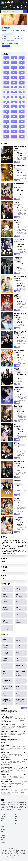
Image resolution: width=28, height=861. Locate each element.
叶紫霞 (22, 429)
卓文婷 (18, 337)
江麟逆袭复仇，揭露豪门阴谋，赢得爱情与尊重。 (19, 380)
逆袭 (6, 34)
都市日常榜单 (4, 829)
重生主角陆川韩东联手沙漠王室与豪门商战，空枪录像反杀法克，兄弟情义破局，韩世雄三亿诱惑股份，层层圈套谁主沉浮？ (20, 158)
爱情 (14, 169)
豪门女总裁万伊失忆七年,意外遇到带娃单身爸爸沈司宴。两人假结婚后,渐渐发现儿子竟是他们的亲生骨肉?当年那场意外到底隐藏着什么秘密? (20, 196)
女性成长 (7, 749)
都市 (9, 34)
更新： (15, 155)
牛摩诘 (21, 431)
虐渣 (14, 296)
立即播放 (16, 161)
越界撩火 (16, 443)
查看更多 (24, 708)
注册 (26, 2)
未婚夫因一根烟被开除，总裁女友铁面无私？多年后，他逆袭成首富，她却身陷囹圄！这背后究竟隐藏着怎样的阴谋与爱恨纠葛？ (20, 251)
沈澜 (22, 263)
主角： (15, 153)
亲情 (8, 736)
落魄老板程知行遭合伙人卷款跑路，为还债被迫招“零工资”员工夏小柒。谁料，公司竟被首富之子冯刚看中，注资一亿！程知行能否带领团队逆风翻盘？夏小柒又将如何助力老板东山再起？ (20, 362)
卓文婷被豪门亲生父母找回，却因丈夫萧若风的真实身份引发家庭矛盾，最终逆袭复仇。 (20, 342)
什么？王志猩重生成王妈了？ (7, 712)
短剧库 (2, 833)
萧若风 (22, 337)
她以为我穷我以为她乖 (20, 166)
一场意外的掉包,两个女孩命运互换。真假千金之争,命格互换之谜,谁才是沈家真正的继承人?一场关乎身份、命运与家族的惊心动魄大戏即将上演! (20, 472)
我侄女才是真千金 (19, 462)
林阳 (18, 226)
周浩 (21, 357)
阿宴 (22, 265)
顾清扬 (22, 244)
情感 (19, 389)
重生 (14, 150)
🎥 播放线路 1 (6, 43)
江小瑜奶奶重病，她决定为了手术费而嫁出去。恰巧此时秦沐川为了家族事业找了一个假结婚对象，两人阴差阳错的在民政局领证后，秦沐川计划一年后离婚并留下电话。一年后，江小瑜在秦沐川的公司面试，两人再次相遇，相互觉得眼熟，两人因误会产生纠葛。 (14, 719)
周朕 (18, 319)
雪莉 (24, 321)
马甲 (10, 721)
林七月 (18, 38)
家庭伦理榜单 (4, 842)
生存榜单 (3, 835)
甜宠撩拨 (22, 445)
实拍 (4, 714)
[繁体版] (3, 821)
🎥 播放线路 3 (6, 46)
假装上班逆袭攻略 (19, 350)
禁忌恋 (19, 445)
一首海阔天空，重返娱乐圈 (20, 314)
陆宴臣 (18, 207)
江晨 (18, 172)
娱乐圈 (3, 35)
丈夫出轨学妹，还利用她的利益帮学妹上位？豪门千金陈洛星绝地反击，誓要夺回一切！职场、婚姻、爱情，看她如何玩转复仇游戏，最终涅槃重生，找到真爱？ (20, 269)
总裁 (17, 187)
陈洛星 (18, 263)
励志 (16, 816)
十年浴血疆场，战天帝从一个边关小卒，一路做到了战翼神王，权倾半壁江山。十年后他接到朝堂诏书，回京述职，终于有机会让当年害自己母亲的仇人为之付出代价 (14, 777)
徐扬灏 (18, 261)
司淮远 (18, 412)
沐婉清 (22, 412)
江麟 (18, 374)
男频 (2, 831)
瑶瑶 (22, 207)
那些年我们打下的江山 (20, 481)
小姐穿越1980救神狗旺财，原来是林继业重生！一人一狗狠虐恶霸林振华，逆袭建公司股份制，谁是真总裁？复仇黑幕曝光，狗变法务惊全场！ (20, 231)
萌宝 (17, 500)
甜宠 (19, 169)
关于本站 (3, 816)
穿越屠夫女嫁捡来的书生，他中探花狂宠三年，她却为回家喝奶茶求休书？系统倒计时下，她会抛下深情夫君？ (20, 528)
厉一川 (23, 38)
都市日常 (5, 786)
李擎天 (18, 429)
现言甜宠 (2, 729)
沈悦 (21, 172)
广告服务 (3, 814)
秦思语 (18, 265)
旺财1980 (16, 221)
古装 (17, 519)
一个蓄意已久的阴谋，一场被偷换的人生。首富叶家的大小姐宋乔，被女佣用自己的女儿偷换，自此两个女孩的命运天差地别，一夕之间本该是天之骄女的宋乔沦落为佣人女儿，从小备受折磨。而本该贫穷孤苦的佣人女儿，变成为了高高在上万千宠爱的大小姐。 (14, 726)
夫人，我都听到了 (19, 517)
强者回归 (2, 779)
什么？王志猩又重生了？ (6, 740)
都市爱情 (15, 445)
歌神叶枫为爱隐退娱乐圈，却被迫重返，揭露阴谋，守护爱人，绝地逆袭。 (20, 325)
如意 (18, 522)
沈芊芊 (18, 467)
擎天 (15, 425)
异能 (14, 500)
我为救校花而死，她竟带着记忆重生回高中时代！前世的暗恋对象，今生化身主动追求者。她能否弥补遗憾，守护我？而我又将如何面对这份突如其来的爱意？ (20, 288)
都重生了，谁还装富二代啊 (20, 148)
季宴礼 (21, 522)
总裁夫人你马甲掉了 (20, 332)
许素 (21, 246)
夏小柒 (22, 355)
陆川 (18, 153)
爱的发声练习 (18, 406)
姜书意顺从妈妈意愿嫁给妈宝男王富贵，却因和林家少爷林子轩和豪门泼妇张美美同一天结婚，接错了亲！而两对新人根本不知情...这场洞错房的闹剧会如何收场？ (14, 791)
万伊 (18, 191)
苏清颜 (21, 283)
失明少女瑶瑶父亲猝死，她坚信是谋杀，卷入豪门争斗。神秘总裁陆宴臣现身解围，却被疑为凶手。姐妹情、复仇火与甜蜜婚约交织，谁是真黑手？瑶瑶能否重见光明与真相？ (20, 213)
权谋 (19, 150)
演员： (15, 152)
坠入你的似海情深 (19, 388)
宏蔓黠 (18, 373)
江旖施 (20, 38)
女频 (2, 840)
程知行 (18, 355)
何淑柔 (21, 374)
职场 (7, 35)
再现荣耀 (16, 369)
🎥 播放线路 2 (14, 43)
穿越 (14, 222)
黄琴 (25, 374)
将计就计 (16, 202)
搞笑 (16, 814)
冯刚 (18, 357)
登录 (22, 2)
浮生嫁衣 (16, 295)
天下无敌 (6, 779)
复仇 (14, 204)
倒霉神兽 (16, 499)
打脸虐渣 (6, 721)
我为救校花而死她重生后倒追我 (20, 277)
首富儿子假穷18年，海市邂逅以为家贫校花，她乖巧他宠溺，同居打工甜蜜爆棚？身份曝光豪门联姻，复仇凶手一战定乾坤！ (20, 177)
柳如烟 (18, 244)
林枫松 (18, 410)
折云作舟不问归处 (19, 239)
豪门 (12, 34)
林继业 (21, 226)
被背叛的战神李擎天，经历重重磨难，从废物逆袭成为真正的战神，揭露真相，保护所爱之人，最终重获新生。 (20, 436)
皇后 (8, 771)
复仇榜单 (3, 838)
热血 (14, 484)
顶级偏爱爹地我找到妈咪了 (20, 185)
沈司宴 (21, 191)
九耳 (18, 431)
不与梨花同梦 (18, 258)
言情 (19, 296)
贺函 (18, 246)
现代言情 (2, 721)
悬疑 (17, 463)
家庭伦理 (6, 729)
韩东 (21, 153)
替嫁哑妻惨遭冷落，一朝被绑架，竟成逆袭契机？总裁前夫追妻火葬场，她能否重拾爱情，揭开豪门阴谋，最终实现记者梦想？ (20, 417)
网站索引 (3, 827)
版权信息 (3, 818)
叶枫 (18, 321)
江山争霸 (20, 484)
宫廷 (16, 823)
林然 (18, 283)
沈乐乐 (18, 192)
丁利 (18, 465)
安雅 (21, 321)
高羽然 (22, 467)
